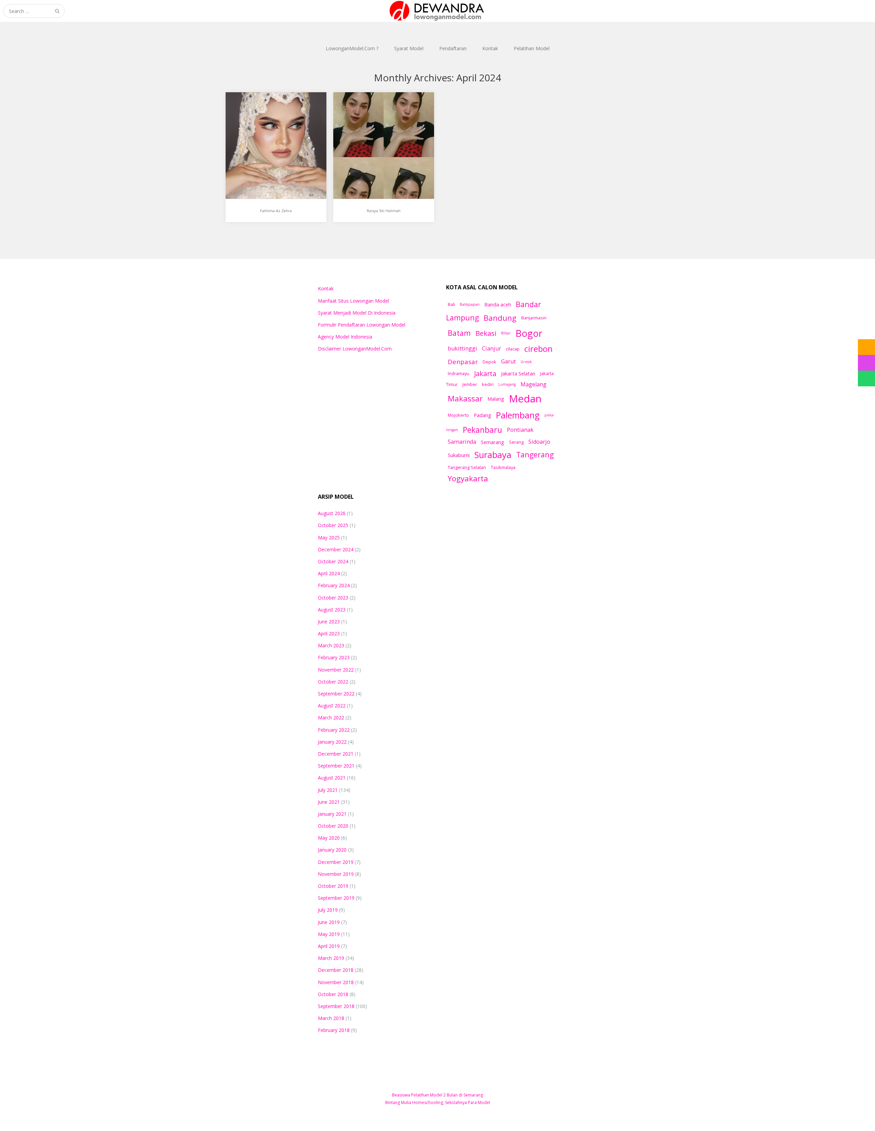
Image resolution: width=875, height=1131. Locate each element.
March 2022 (331, 717)
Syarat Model (408, 48)
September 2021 (336, 765)
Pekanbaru (482, 429)
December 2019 (335, 862)
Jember (469, 384)
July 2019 (328, 910)
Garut (508, 361)
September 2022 (336, 693)
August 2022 (332, 705)
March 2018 (331, 1018)
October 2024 (333, 561)
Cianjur (491, 348)
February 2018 (334, 1030)
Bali (451, 304)
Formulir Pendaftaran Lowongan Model (361, 324)
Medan (525, 398)
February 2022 (334, 730)
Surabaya (492, 454)
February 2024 (334, 585)
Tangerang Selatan (467, 467)
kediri (488, 384)
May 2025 (329, 537)
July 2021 (328, 790)
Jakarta (485, 373)
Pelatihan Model (532, 48)
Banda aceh (497, 304)
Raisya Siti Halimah (370, 115)
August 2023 (332, 609)
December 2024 (335, 549)
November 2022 (336, 669)
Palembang (518, 415)
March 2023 (331, 645)
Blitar (506, 333)
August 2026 (332, 513)
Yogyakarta (468, 478)
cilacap (513, 349)
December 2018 (335, 970)
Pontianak (520, 429)
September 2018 (336, 1006)
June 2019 (329, 922)
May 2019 (329, 934)
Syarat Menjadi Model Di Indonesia (356, 312)
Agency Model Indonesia (345, 336)
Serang (516, 442)
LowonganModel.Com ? (352, 48)
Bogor (528, 333)
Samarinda (462, 441)
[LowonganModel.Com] (437, 11)
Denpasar (463, 361)
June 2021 (329, 802)
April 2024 (329, 573)
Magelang (534, 384)
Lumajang (507, 384)
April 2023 (329, 633)
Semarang (492, 442)
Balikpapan (470, 304)
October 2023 (333, 597)
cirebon (538, 348)
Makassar (465, 398)
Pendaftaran (453, 48)
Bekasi (485, 333)
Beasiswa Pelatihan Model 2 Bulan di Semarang (437, 1095)
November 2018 (336, 982)
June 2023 (329, 621)
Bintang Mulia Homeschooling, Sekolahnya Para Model (437, 1102)
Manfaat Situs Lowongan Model (353, 301)
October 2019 (333, 886)
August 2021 (332, 777)
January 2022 (332, 742)
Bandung (500, 318)
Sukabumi (459, 455)
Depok (489, 362)
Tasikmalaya (503, 467)
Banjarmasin (534, 318)
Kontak (490, 48)
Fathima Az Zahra (260, 115)
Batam (459, 333)
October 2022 (333, 681)
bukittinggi (462, 348)
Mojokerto (458, 415)
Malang (495, 398)
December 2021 (335, 753)
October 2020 (333, 826)
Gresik (526, 361)
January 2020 (332, 849)
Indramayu (458, 373)
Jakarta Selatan (518, 373)
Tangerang (535, 454)
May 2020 (329, 838)
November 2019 (336, 874)
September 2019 (336, 898)
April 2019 (329, 946)
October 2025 (333, 525)
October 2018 (333, 994)
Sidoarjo (539, 441)
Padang (482, 415)
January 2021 (332, 814)
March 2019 (331, 958)
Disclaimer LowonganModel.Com (355, 348)
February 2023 (334, 657)
